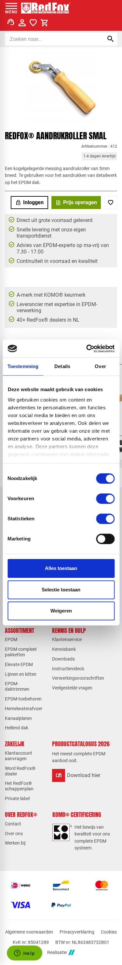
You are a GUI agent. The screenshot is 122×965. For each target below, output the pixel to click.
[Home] (46, 8)
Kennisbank (64, 649)
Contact (13, 823)
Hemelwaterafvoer (23, 708)
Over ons (14, 833)
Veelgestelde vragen (72, 687)
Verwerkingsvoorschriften (78, 678)
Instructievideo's (68, 668)
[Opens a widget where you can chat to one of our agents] (24, 954)
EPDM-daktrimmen (17, 686)
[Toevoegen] (110, 202)
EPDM (11, 639)
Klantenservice (67, 639)
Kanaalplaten (18, 718)
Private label (17, 798)
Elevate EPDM (19, 664)
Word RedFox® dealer (20, 771)
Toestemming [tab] (22, 366)
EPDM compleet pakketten (21, 652)
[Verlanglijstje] (33, 22)
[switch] (105, 498)
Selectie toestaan (61, 589)
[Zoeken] (110, 38)
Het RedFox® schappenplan (19, 786)
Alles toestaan (61, 568)
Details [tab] (62, 366)
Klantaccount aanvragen (18, 755)
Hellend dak (16, 727)
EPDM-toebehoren (23, 698)
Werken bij (15, 843)
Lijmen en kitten (20, 674)
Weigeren (61, 610)
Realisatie (57, 952)
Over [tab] (100, 366)
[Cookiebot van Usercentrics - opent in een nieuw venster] (87, 348)
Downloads (63, 659)
